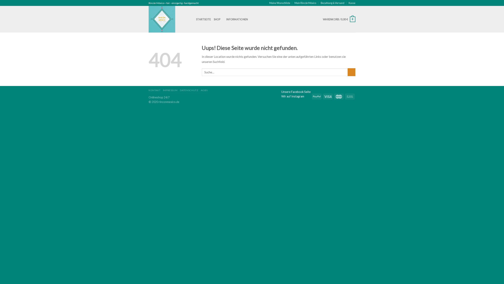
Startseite (203, 19)
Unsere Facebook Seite (296, 91)
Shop (217, 19)
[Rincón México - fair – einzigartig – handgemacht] (169, 19)
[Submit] (351, 72)
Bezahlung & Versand (332, 3)
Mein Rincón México (305, 3)
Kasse (352, 3)
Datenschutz (189, 90)
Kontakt (154, 90)
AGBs (204, 90)
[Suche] (255, 19)
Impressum (170, 90)
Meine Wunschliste (279, 3)
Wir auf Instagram (292, 96)
